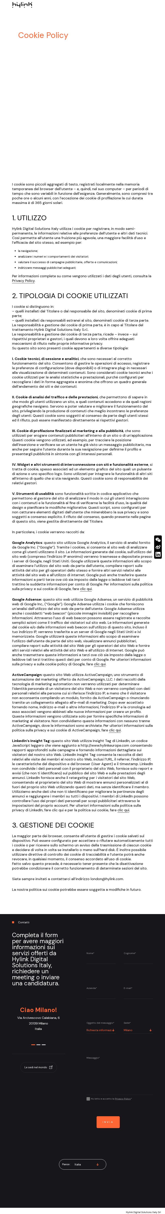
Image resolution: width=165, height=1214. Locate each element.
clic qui (86, 588)
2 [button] (38, 1044)
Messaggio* (93, 1057)
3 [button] (44, 1044)
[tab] (33, 1044)
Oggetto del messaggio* (100, 1022)
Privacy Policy (23, 280)
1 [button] (33, 1044)
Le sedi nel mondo (36, 1067)
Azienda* (92, 988)
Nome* (90, 953)
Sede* (127, 1022)
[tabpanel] (38, 1023)
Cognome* (130, 953)
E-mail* (128, 988)
